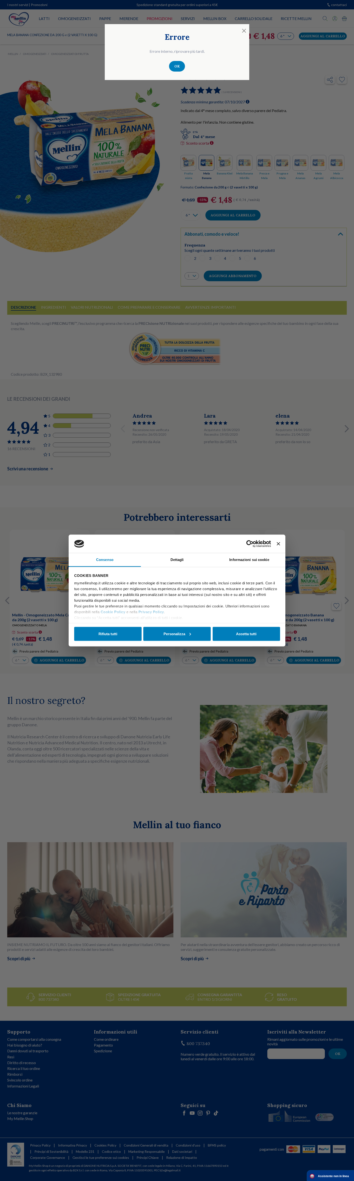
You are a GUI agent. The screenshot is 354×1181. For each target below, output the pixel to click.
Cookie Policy (113, 612)
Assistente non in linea (333, 1176)
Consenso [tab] (104, 560)
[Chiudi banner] (278, 544)
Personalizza (174, 634)
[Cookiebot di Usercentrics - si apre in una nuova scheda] (250, 543)
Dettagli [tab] (177, 560)
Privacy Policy (151, 612)
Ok (177, 66)
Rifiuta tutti (107, 634)
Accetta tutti (246, 634)
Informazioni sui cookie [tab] (249, 560)
